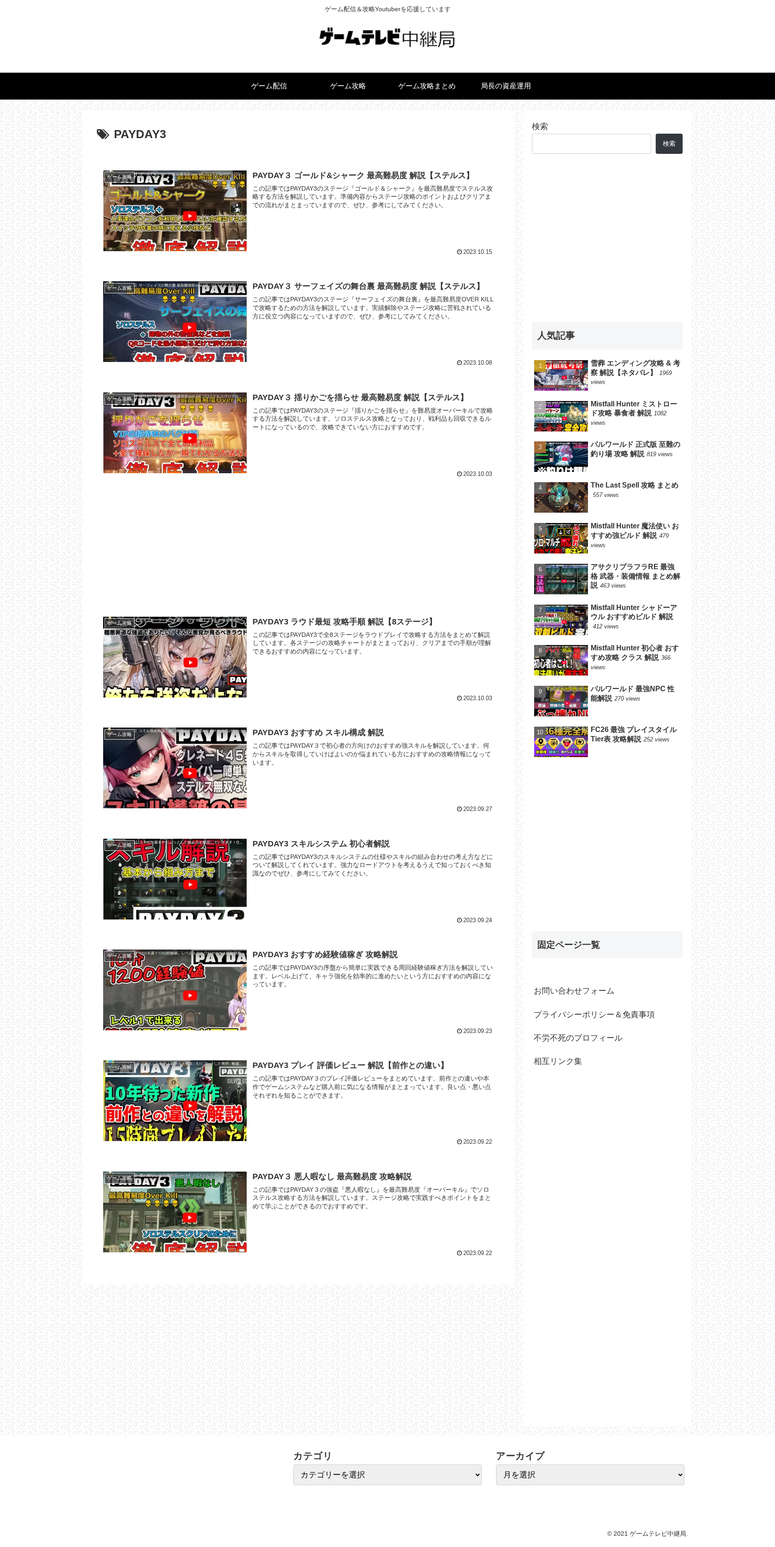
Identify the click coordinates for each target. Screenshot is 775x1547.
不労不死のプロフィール (578, 1037)
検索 (540, 126)
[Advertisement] (299, 542)
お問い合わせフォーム (574, 990)
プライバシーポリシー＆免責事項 (594, 1014)
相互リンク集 (558, 1061)
